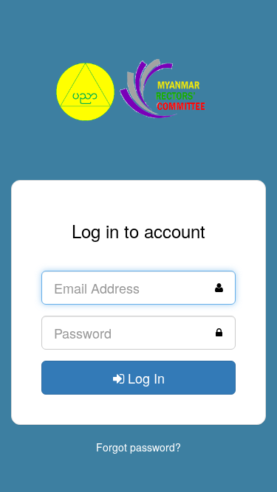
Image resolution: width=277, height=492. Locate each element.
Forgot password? (138, 447)
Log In (144, 377)
